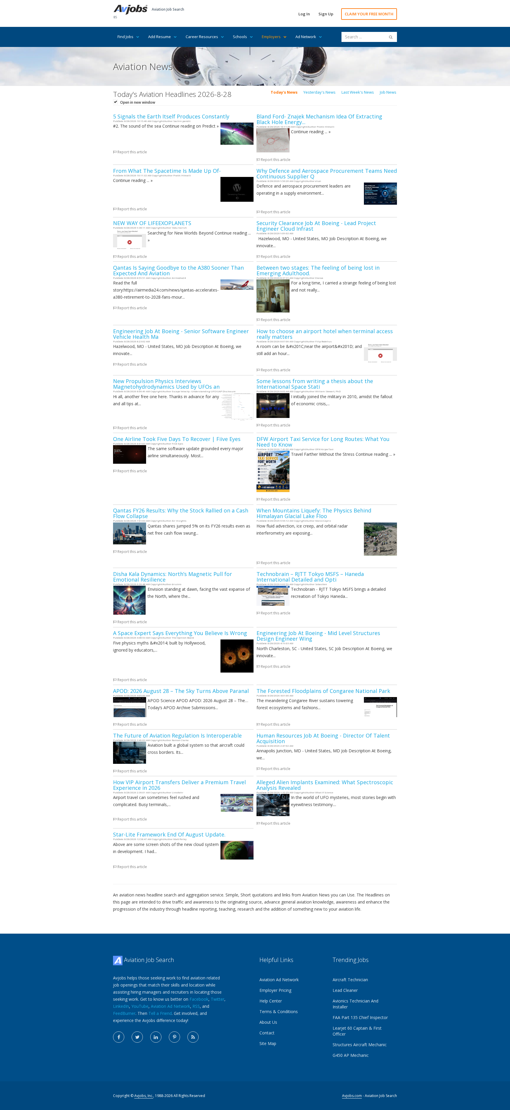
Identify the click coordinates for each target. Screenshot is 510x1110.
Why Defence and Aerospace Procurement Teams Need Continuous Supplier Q (326, 173)
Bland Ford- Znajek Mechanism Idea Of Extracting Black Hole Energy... (319, 119)
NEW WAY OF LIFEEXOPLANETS (152, 223)
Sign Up (325, 14)
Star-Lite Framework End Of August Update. (169, 834)
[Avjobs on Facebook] (118, 1037)
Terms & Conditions (278, 1011)
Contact (266, 1033)
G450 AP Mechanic (351, 1055)
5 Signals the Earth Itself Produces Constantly (171, 116)
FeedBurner (124, 1013)
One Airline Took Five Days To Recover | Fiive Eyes (177, 438)
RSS (196, 1006)
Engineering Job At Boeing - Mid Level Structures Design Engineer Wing (318, 635)
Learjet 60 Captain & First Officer (357, 1031)
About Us (268, 1022)
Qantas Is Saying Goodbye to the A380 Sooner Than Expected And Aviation (178, 270)
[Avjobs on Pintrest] (174, 1037)
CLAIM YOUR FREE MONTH (369, 14)
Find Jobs (125, 36)
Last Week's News (357, 92)
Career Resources (202, 36)
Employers (271, 36)
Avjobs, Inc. (143, 1095)
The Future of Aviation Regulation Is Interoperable (177, 735)
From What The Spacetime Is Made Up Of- (167, 170)
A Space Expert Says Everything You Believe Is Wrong (180, 633)
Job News (388, 92)
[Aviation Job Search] (131, 9)
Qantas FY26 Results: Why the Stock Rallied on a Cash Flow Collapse (180, 513)
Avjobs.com (352, 1095)
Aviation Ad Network (170, 1006)
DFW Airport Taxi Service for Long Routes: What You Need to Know (323, 441)
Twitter (217, 999)
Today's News (284, 92)
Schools (240, 36)
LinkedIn (121, 1006)
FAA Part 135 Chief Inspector (360, 1017)
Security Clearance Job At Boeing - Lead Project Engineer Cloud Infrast (316, 225)
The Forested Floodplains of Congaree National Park (323, 690)
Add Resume (159, 36)
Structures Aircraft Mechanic (360, 1044)
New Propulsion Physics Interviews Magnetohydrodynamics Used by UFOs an (166, 383)
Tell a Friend (160, 1013)
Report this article (132, 151)
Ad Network (305, 36)
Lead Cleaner (345, 990)
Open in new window (137, 102)
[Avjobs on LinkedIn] (155, 1037)
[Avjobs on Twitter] (137, 1037)
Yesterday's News (319, 92)
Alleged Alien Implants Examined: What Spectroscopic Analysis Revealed (324, 785)
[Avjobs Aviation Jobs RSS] (193, 1037)
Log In (304, 14)
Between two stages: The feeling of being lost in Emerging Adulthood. (318, 270)
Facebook (198, 999)
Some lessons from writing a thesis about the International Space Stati (314, 383)
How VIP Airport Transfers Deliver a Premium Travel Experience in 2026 (179, 785)
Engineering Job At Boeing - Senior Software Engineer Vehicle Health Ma (181, 334)
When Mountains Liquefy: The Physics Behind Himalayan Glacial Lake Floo (313, 513)
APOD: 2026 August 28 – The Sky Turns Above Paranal (181, 690)
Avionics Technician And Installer (355, 1004)
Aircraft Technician (350, 979)
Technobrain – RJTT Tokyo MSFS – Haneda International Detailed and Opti (310, 576)
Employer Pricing (275, 990)
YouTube (139, 1006)
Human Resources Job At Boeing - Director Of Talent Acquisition (323, 738)
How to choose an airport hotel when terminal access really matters (324, 334)
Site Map (267, 1043)
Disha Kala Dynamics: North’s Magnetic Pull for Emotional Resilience (172, 576)
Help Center (270, 1001)
